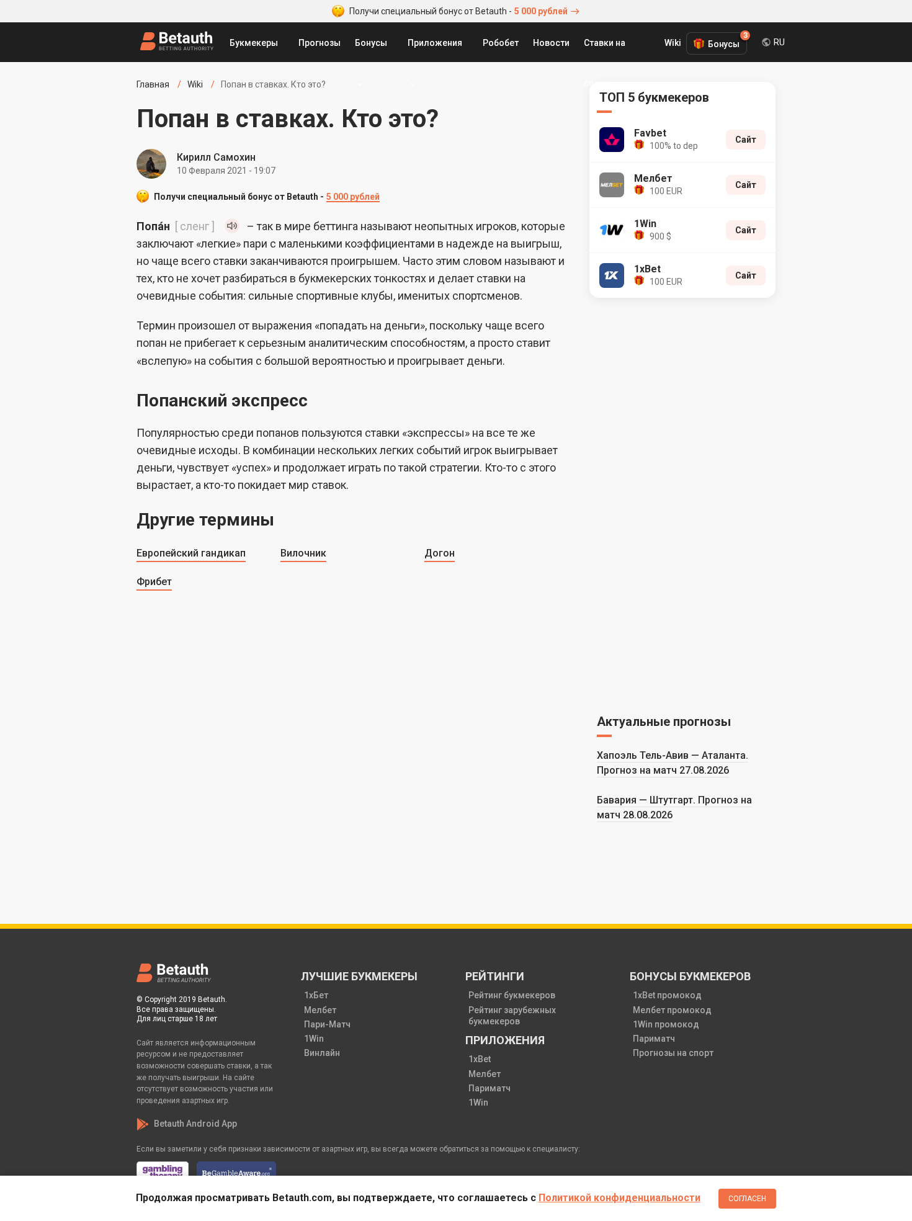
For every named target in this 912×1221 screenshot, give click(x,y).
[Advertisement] (682, 504)
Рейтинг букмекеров (511, 995)
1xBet (479, 1059)
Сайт (745, 140)
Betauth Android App (195, 1124)
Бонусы (371, 43)
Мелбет (320, 1010)
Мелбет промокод (672, 1010)
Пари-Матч (327, 1024)
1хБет (316, 995)
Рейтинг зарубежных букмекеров (512, 1015)
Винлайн (322, 1053)
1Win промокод (666, 1024)
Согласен (747, 1198)
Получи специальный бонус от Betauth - (458, 11)
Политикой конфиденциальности (619, 1198)
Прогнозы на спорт (673, 1053)
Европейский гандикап (191, 553)
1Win (314, 1039)
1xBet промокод (667, 995)
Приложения (435, 43)
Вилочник (303, 553)
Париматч (489, 1088)
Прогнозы (319, 43)
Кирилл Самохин (216, 157)
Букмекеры (254, 43)
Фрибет (154, 582)
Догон (439, 553)
